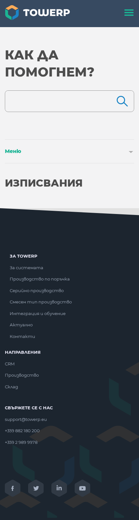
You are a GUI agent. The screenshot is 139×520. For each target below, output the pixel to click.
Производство (22, 375)
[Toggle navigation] (129, 13)
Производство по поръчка (40, 278)
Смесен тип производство (41, 301)
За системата (26, 267)
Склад (11, 386)
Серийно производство (37, 290)
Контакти (22, 336)
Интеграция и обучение (38, 313)
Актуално (21, 324)
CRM (10, 363)
